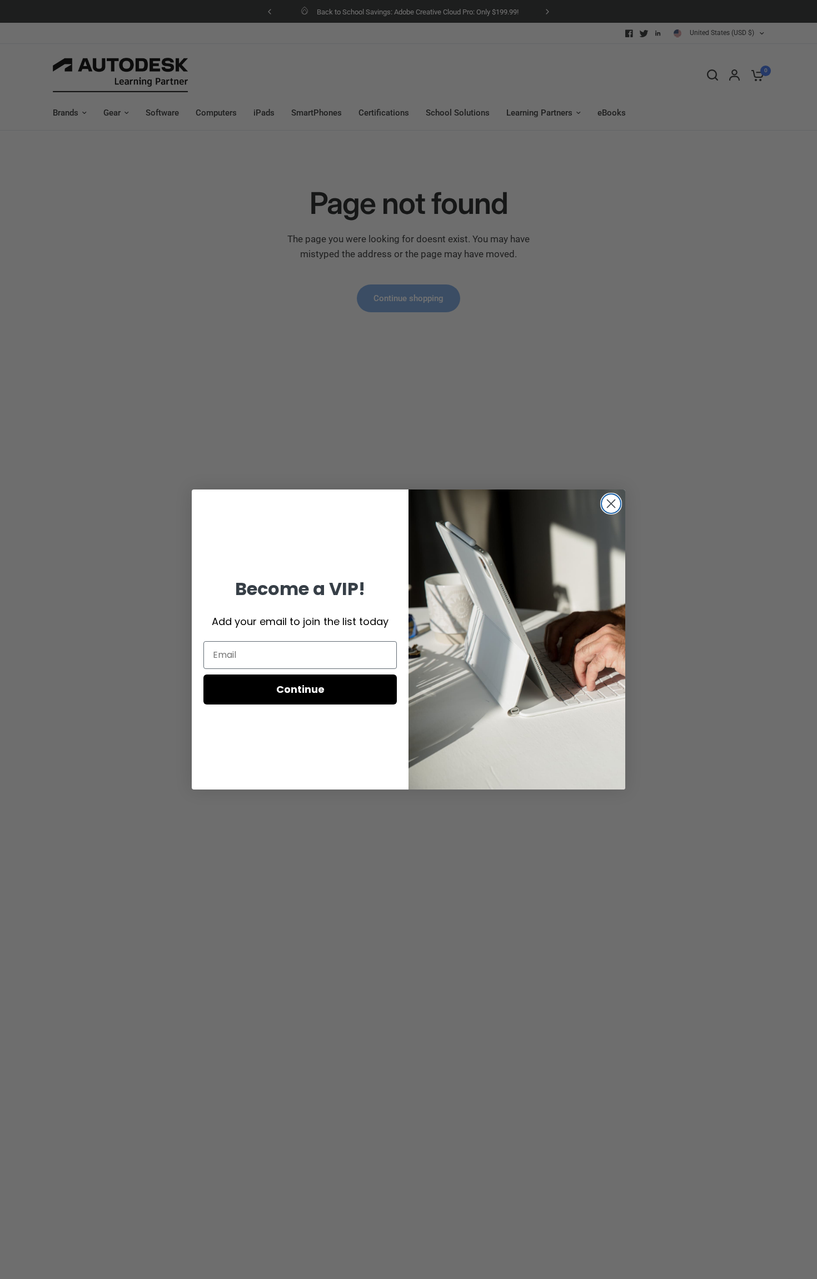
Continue (300, 689)
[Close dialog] (611, 503)
